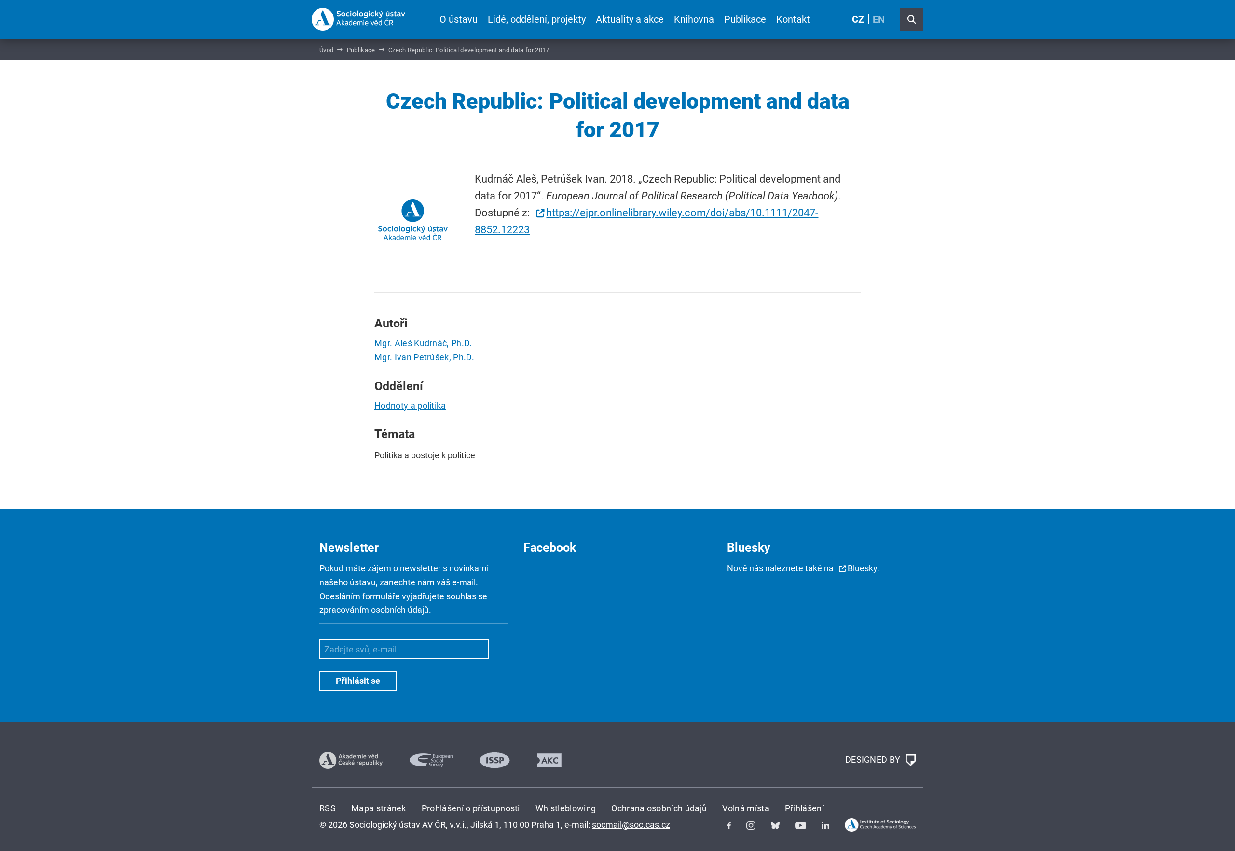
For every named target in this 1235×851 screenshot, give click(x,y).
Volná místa (745, 808)
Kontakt (793, 19)
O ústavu (458, 19)
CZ (858, 19)
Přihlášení (804, 808)
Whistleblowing (565, 808)
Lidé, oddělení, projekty (537, 19)
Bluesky (862, 568)
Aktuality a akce (630, 19)
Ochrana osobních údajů (659, 808)
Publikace (745, 19)
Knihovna (694, 19)
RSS (327, 808)
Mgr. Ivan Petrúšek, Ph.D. (424, 357)
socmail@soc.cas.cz (631, 825)
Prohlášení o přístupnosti (471, 808)
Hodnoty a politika (410, 405)
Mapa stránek (378, 808)
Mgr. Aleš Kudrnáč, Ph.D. (423, 343)
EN (879, 19)
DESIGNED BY (874, 759)
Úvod (326, 50)
